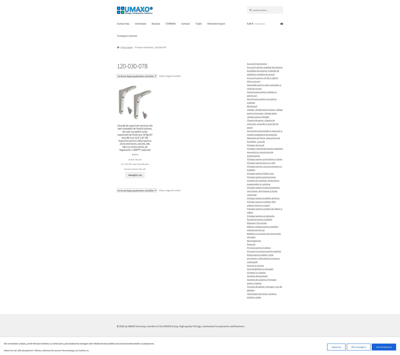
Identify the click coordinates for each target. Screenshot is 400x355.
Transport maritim (127, 35)
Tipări (198, 23)
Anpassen (336, 347)
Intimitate (140, 23)
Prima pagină (127, 47)
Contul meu (123, 23)
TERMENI (170, 23)
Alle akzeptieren (384, 347)
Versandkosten (143, 164)
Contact (185, 23)
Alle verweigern (358, 347)
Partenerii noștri (216, 23)
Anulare (156, 23)
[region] (200, 346)
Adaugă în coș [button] (135, 175)
